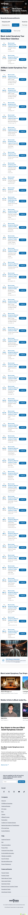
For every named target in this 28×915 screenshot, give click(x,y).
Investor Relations (5, 831)
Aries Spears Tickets (6, 892)
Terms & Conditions (6, 845)
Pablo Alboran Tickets (6, 878)
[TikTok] (24, 791)
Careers (3, 814)
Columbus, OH (6, 30)
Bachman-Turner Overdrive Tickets (9, 886)
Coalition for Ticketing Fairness (8, 822)
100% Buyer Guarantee (6, 803)
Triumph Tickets (5, 872)
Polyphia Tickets (5, 875)
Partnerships (4, 820)
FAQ (2, 842)
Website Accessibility (6, 856)
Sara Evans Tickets (5, 883)
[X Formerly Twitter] (8, 791)
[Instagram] (14, 791)
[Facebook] (3, 791)
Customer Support (5, 839)
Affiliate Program (5, 817)
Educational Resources (6, 861)
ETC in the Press (5, 828)
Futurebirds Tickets (5, 889)
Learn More (17, 661)
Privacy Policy (4, 847)
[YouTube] (19, 791)
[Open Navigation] (26, 4)
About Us (3, 800)
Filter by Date (17, 30)
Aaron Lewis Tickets (6, 881)
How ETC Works (5, 858)
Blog (2, 811)
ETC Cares (3, 809)
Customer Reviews (5, 806)
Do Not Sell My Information (7, 853)
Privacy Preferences (6, 864)
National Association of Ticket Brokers (10, 825)
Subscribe (21, 781)
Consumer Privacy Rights (7, 850)
